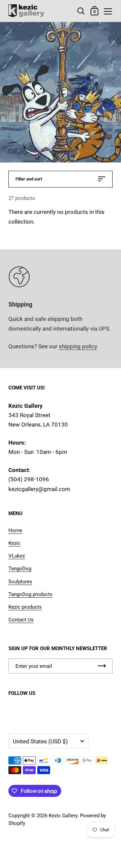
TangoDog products (30, 594)
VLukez (16, 556)
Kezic (14, 543)
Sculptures (20, 582)
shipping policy (78, 346)
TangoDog (19, 569)
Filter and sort (28, 179)
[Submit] (102, 666)
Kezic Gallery (63, 816)
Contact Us (21, 620)
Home (15, 530)
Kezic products (25, 607)
